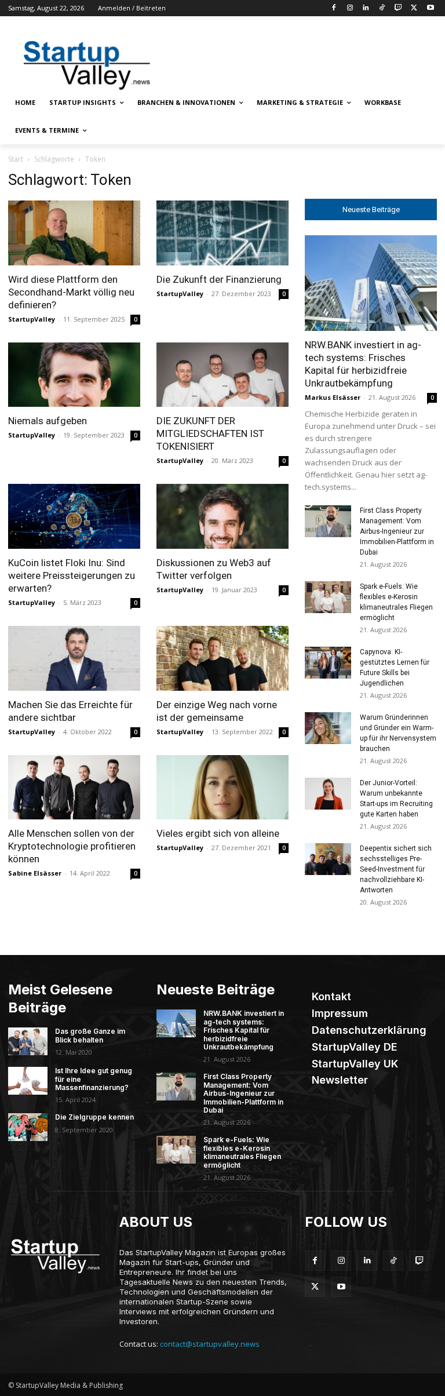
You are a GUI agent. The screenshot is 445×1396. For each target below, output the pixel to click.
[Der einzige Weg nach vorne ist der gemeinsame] (222, 658)
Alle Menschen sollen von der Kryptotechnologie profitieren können (72, 846)
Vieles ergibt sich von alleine (217, 833)
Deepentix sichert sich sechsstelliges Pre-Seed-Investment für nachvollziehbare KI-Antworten (396, 869)
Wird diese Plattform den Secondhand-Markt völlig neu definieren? (71, 292)
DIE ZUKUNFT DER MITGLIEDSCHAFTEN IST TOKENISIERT (210, 433)
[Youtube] (430, 8)
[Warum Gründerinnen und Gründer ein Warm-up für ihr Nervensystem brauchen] (328, 728)
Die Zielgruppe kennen (94, 1117)
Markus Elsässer (332, 397)
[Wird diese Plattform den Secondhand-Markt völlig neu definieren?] (74, 233)
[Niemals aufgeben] (74, 374)
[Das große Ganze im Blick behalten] (28, 1041)
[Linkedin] (366, 8)
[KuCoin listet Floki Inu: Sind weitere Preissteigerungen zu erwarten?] (74, 516)
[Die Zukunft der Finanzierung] (222, 233)
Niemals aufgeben (47, 421)
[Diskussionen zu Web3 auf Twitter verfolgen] (222, 516)
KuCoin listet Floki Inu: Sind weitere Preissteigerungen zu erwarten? (71, 575)
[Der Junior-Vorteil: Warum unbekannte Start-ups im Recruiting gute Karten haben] (328, 794)
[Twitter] (414, 8)
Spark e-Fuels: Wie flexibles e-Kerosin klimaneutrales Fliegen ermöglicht (242, 1152)
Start (15, 159)
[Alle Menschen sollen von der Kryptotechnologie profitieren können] (74, 787)
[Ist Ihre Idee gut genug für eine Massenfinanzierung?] (28, 1081)
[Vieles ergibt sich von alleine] (222, 787)
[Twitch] (398, 8)
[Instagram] (349, 8)
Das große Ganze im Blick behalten (90, 1035)
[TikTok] (382, 8)
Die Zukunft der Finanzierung (219, 279)
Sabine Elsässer (34, 873)
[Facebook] (333, 8)
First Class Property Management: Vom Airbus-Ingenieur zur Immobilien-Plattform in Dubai (397, 531)
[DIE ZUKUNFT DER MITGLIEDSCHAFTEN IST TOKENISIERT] (222, 374)
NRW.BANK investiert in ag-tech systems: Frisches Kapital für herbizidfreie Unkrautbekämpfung (243, 1030)
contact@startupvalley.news (210, 1344)
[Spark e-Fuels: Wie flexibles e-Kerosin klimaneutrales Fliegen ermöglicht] (328, 597)
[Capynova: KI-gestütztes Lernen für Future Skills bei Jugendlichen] (328, 663)
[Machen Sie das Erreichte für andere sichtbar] (74, 658)
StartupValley (31, 319)
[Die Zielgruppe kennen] (28, 1127)
